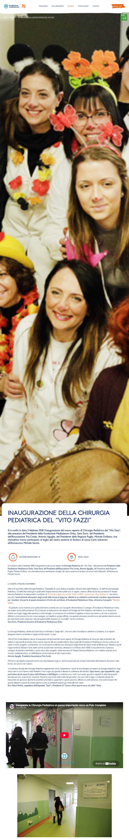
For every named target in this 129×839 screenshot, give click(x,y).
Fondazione (43, 6)
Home (6, 17)
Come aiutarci (83, 6)
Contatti (96, 6)
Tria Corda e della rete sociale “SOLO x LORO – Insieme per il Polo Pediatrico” (77, 594)
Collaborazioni (57, 6)
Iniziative (71, 6)
